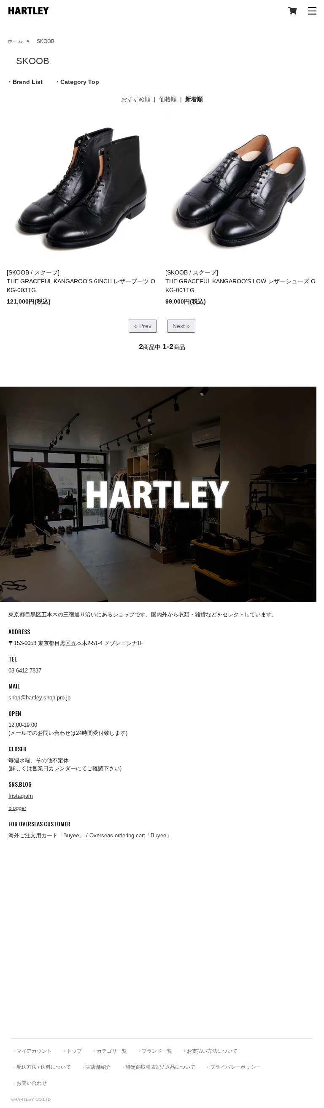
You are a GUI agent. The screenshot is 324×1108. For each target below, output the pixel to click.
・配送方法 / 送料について (41, 1067)
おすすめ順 (136, 99)
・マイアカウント (31, 1051)
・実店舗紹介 (96, 1067)
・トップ (72, 1051)
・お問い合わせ (29, 1083)
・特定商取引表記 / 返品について (158, 1067)
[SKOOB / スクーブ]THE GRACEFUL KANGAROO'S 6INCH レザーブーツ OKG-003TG (81, 281)
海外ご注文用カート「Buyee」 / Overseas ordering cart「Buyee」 (90, 835)
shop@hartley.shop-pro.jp (39, 697)
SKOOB (43, 41)
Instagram (20, 796)
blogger (17, 808)
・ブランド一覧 (154, 1051)
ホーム (15, 41)
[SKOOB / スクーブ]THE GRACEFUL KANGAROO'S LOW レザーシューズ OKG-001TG (240, 281)
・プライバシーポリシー (233, 1067)
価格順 (168, 99)
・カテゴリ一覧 (109, 1051)
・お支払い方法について (210, 1051)
